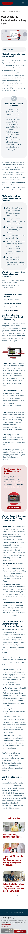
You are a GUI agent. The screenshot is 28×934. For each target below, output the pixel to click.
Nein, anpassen (4, 926)
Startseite (3, 11)
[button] (23, 3)
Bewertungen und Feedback (12, 303)
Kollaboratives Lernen (11, 310)
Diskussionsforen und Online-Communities (12, 295)
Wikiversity (6, 709)
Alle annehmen (20, 931)
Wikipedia (6, 670)
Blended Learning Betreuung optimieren (12, 835)
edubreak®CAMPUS (9, 735)
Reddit (5, 720)
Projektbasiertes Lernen (11, 300)
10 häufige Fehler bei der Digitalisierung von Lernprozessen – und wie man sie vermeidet (13, 887)
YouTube (5, 688)
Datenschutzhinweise (6, 924)
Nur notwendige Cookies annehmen (7, 930)
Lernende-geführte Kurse (11, 307)
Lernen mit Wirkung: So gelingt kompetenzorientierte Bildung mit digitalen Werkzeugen (13, 860)
